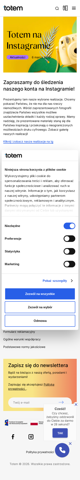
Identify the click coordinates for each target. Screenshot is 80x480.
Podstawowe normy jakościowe (24, 347)
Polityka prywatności (40, 452)
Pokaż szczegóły (55, 280)
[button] (62, 450)
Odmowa (40, 320)
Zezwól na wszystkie (40, 294)
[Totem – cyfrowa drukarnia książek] (8, 8)
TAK (60, 433)
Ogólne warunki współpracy (22, 339)
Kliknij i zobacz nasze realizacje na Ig (28, 141)
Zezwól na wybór (40, 307)
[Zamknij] (76, 404)
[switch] (69, 238)
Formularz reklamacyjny (19, 331)
